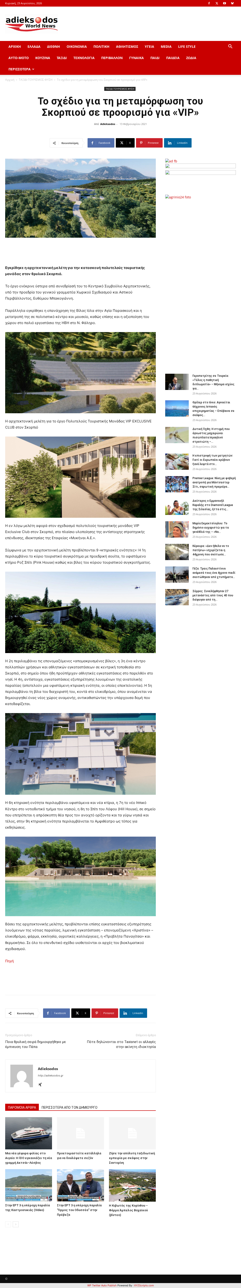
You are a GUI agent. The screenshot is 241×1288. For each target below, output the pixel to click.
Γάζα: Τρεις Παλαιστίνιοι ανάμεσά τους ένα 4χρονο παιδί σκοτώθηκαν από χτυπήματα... (214, 573)
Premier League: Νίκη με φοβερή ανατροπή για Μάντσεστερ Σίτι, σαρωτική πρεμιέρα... (214, 482)
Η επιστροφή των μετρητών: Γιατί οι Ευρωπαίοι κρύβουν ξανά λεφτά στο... (213, 460)
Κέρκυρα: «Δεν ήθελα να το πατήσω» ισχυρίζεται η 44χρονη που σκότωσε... (211, 550)
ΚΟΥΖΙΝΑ (42, 58)
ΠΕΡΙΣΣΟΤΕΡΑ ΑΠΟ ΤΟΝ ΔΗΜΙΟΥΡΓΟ (69, 1107)
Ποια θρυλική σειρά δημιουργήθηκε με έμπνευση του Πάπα (35, 1044)
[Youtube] (224, 3)
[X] (216, 3)
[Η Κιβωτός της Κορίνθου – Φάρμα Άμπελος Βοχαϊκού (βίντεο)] (132, 1185)
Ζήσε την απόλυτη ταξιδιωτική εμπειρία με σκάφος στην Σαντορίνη (132, 1158)
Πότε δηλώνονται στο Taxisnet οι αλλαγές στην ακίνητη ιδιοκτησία (121, 1044)
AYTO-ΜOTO (18, 58)
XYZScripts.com (144, 1285)
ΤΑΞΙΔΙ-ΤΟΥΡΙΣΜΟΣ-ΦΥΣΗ (35, 80)
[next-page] (16, 1224)
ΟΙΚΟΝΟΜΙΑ (77, 46)
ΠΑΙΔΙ (155, 58)
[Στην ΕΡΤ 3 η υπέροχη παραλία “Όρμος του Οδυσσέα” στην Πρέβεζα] (80, 1185)
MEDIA (166, 46)
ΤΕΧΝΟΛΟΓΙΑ (84, 58)
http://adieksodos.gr (50, 1075)
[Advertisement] (203, 284)
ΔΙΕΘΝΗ (53, 46)
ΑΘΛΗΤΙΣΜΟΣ (127, 46)
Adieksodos (107, 124)
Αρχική (9, 80)
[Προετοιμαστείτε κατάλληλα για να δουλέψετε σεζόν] (80, 1133)
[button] (230, 47)
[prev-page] (8, 1224)
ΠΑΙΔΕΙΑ (173, 58)
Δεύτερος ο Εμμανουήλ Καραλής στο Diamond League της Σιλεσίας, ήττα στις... (213, 505)
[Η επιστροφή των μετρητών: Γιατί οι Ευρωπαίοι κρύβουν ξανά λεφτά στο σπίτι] (177, 461)
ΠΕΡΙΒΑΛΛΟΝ (112, 58)
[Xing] (42, 1085)
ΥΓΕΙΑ (149, 46)
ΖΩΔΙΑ (191, 58)
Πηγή (9, 961)
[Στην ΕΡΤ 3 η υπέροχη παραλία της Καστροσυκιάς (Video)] (28, 1185)
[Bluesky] (232, 3)
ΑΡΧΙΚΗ (14, 46)
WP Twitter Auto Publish (102, 1285)
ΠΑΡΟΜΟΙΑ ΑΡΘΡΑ (22, 1107)
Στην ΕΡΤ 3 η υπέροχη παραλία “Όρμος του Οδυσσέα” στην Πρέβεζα (79, 1210)
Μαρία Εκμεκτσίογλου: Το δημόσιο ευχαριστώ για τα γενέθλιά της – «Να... (211, 528)
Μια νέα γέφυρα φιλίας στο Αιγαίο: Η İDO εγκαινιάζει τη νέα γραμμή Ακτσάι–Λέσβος (28, 1158)
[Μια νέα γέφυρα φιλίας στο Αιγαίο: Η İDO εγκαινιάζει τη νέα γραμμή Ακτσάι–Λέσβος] (28, 1133)
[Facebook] (209, 3)
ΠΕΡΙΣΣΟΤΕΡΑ (19, 69)
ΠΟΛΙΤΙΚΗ (101, 46)
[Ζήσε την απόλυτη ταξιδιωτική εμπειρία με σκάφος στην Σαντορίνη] (132, 1133)
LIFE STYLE (187, 46)
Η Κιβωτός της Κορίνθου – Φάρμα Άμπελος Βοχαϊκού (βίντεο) (128, 1210)
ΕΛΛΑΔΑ (34, 46)
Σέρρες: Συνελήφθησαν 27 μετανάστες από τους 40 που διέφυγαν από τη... (213, 595)
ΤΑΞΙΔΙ (62, 58)
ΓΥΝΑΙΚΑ (136, 58)
